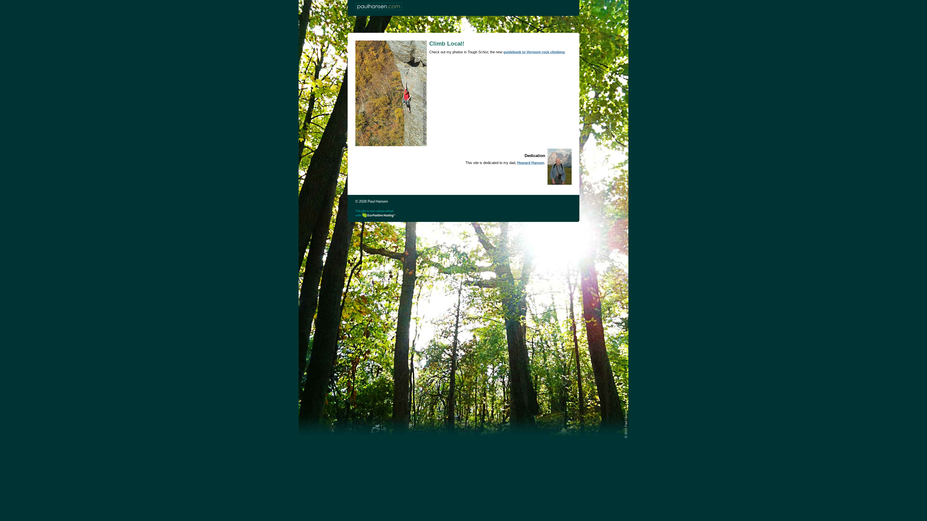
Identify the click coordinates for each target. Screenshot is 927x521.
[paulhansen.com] (378, 6)
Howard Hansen (530, 163)
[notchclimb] (391, 93)
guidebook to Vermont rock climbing (534, 52)
